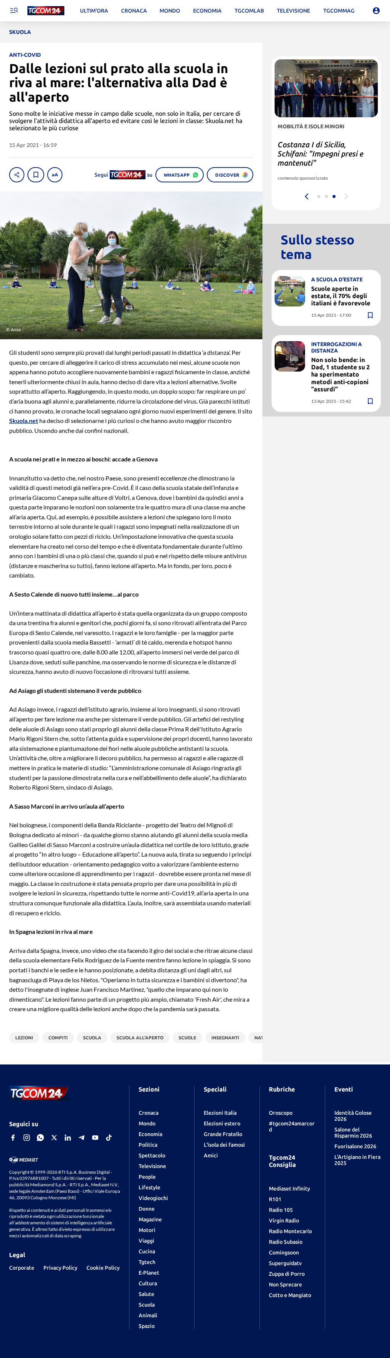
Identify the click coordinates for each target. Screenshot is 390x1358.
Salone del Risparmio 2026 (353, 1133)
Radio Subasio (285, 1242)
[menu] (13, 10)
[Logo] (45, 11)
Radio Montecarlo (290, 1231)
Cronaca (148, 1113)
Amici (211, 1155)
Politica (148, 1145)
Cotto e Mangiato (290, 1295)
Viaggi (146, 1241)
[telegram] (81, 1137)
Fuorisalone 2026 (355, 1146)
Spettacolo (152, 1155)
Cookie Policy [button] (103, 1268)
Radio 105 (281, 1210)
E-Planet (149, 1273)
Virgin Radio (284, 1221)
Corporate (21, 1268)
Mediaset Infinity (289, 1189)
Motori (147, 1230)
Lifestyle (149, 1187)
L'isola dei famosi (224, 1145)
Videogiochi (153, 1198)
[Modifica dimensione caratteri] (54, 174)
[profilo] (376, 10)
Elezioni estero (222, 1123)
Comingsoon (284, 1252)
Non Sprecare (285, 1284)
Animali (148, 1315)
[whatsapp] (40, 1137)
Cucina (147, 1251)
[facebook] (13, 1137)
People (147, 1177)
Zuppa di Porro (287, 1274)
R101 (275, 1199)
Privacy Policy (60, 1268)
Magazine (150, 1219)
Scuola (147, 1305)
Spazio (147, 1326)
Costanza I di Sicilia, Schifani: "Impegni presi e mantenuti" (320, 153)
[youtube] (95, 1137)
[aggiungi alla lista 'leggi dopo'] (35, 174)
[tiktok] (109, 1137)
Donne (147, 1209)
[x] (54, 1137)
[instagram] (26, 1137)
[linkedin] (68, 1137)
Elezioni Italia (220, 1113)
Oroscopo (280, 1113)
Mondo (147, 1123)
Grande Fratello (223, 1134)
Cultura (148, 1283)
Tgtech (147, 1262)
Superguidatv (285, 1263)
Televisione (152, 1166)
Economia (150, 1134)
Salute (146, 1294)
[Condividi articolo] (16, 174)
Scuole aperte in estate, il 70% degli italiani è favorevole (340, 295)
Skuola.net (23, 420)
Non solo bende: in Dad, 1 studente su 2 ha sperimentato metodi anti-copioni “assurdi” (340, 374)
